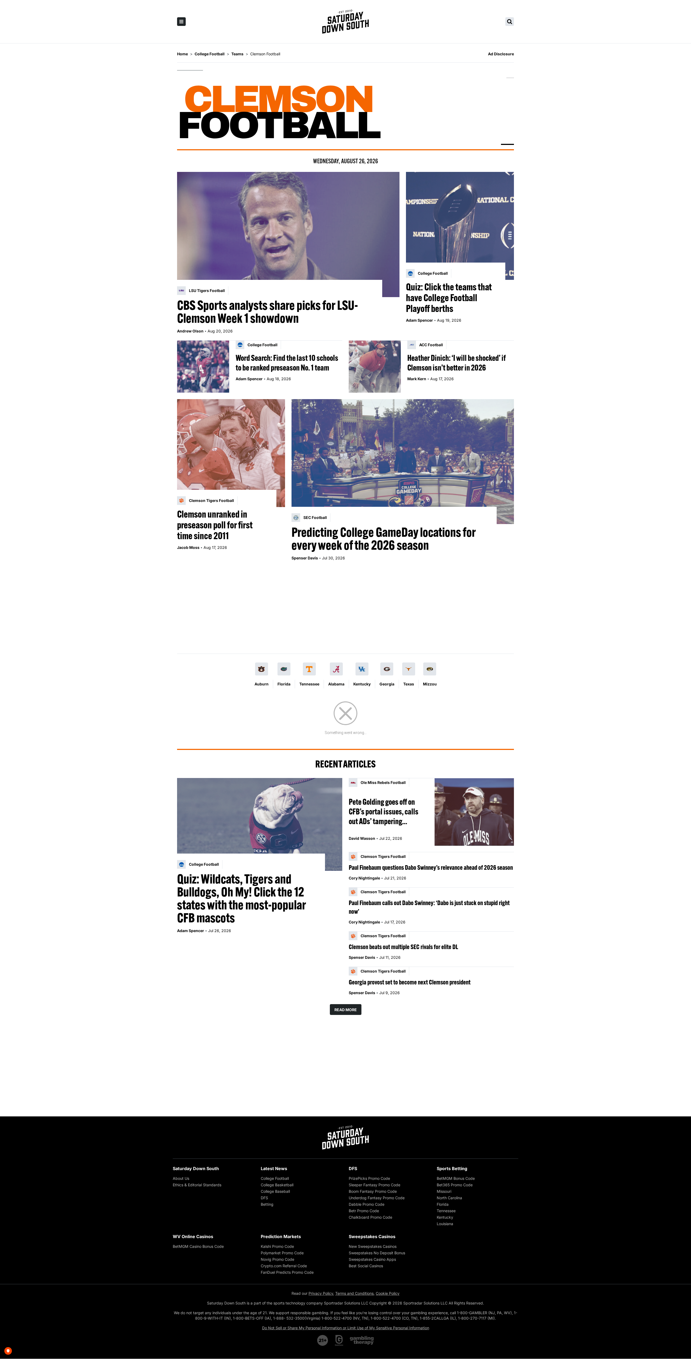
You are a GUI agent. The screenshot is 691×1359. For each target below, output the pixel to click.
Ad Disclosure (501, 54)
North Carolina (449, 1197)
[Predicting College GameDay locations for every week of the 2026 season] (403, 461)
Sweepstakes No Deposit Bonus (377, 1253)
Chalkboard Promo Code (370, 1217)
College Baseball (275, 1191)
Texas (408, 684)
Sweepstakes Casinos (372, 1236)
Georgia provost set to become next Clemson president (409, 982)
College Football (275, 1178)
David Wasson (362, 838)
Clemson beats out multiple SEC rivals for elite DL (403, 947)
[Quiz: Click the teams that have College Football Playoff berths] (460, 226)
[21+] (322, 1340)
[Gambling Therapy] (362, 1340)
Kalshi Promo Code (277, 1246)
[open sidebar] (181, 21)
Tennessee (309, 684)
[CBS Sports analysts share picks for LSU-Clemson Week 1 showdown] (288, 234)
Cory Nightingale (364, 878)
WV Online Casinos (193, 1236)
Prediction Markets (281, 1236)
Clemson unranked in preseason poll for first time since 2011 (215, 525)
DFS (264, 1197)
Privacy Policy (321, 1293)
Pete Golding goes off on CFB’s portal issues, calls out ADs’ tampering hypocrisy (383, 811)
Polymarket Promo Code (282, 1253)
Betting (267, 1204)
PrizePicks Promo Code (369, 1178)
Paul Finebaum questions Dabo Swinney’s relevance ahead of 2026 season (431, 867)
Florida (283, 684)
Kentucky (362, 684)
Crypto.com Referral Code (284, 1265)
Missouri (444, 1191)
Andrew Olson (190, 331)
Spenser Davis (305, 558)
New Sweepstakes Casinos (373, 1246)
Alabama (336, 684)
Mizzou (430, 684)
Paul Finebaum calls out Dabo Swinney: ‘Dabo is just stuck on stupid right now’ (429, 907)
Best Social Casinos (366, 1265)
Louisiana (445, 1223)
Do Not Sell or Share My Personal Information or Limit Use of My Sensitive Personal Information (345, 1328)
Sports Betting (452, 1168)
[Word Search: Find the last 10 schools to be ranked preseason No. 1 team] (203, 367)
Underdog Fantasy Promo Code (377, 1197)
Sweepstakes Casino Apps (372, 1259)
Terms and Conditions (354, 1293)
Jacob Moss (188, 547)
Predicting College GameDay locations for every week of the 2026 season (384, 539)
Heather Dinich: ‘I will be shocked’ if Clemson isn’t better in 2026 (456, 362)
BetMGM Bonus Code (456, 1178)
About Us (181, 1178)
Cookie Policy (387, 1293)
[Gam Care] (339, 1340)
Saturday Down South (196, 1168)
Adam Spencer (419, 320)
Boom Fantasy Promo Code (373, 1191)
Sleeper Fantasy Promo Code (374, 1185)
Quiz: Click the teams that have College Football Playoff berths (449, 297)
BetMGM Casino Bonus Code (198, 1246)
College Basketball (277, 1185)
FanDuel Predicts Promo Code (287, 1272)
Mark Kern (416, 378)
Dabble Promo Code (366, 1204)
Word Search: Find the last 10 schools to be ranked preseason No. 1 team (287, 362)
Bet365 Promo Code (455, 1185)
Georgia (387, 684)
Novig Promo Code (277, 1259)
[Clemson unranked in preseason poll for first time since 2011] (231, 453)
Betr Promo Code (364, 1210)
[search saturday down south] (509, 21)
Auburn (262, 684)
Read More (345, 1009)
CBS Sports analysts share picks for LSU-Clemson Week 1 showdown (267, 312)
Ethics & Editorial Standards (197, 1185)
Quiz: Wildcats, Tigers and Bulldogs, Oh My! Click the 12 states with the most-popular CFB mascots (241, 898)
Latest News (274, 1168)
